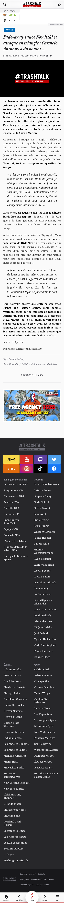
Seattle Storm (42, 743)
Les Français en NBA (16, 484)
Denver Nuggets (13, 711)
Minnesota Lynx (43, 726)
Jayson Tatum (42, 576)
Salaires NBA (11, 502)
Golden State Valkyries (42, 701)
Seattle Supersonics (15, 842)
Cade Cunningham (45, 645)
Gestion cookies (42, 884)
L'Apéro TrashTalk (15, 541)
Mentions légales (26, 884)
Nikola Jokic (41, 543)
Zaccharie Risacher (45, 609)
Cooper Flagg (42, 657)
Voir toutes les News (32, 374)
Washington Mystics (46, 749)
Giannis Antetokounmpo (43, 551)
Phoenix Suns (12, 815)
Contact (32, 874)
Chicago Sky (41, 681)
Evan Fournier (42, 558)
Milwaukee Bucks (14, 767)
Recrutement (49, 879)
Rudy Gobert (41, 502)
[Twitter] (50, 55)
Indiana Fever (42, 708)
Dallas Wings (42, 693)
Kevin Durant (42, 508)
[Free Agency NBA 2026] (32, 405)
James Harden (42, 537)
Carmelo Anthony (16, 359)
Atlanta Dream (43, 675)
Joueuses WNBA (43, 767)
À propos (23, 874)
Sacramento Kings (14, 830)
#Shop (11, 459)
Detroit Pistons (13, 716)
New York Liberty (44, 732)
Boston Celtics (12, 675)
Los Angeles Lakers (15, 749)
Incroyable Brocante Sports (16, 558)
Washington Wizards (16, 860)
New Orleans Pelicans (17, 782)
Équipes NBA (11, 529)
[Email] (46, 55)
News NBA (13, 364)
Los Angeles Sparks (45, 720)
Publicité (41, 874)
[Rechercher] (5, 4)
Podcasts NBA (12, 535)
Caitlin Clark (42, 669)
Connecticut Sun (44, 687)
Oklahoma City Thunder (12, 796)
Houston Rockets (14, 732)
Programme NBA (14, 490)
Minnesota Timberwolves (12, 775)
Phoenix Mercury (44, 738)
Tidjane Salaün (43, 627)
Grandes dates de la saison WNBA (46, 775)
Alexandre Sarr (43, 621)
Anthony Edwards (44, 531)
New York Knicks (14, 788)
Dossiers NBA (12, 514)
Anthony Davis (43, 594)
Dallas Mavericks (14, 705)
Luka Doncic (41, 525)
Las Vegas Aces (43, 714)
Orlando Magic (12, 803)
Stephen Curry (42, 496)
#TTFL (11, 468)
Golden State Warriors (11, 724)
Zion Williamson (44, 564)
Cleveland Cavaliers (15, 699)
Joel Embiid (41, 633)
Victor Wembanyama (46, 484)
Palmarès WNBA (43, 755)
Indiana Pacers (12, 738)
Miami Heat (11, 761)
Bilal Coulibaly (42, 615)
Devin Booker (42, 570)
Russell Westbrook (45, 582)
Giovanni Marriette (36, 55)
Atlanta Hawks (12, 669)
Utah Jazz (9, 854)
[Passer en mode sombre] (59, 4)
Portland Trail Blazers (12, 823)
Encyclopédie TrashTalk (11, 522)
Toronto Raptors (13, 848)
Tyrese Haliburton (45, 639)
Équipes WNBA (43, 761)
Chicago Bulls (12, 693)
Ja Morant (40, 514)
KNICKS (24, 364)
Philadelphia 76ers (15, 809)
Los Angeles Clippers (16, 743)
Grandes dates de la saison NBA (15, 549)
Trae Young (41, 588)
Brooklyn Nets (12, 681)
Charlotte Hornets (14, 687)
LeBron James (42, 490)
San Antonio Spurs (15, 836)
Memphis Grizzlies (15, 755)
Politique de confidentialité (31, 879)
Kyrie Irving (41, 520)
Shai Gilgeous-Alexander (43, 602)
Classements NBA (14, 496)
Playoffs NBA (11, 508)
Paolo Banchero (43, 651)
